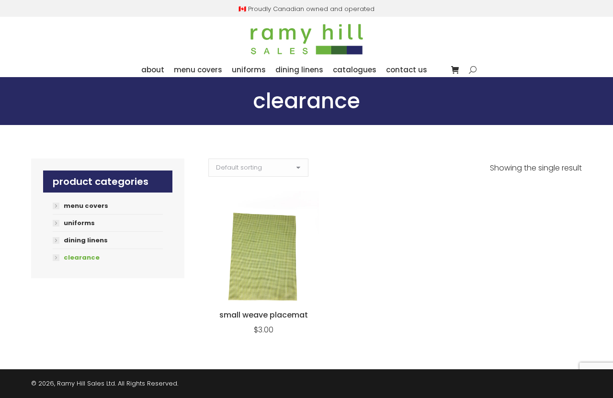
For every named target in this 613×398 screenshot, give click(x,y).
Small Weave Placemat (263, 314)
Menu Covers (86, 206)
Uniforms (79, 223)
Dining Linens (86, 240)
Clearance (82, 258)
